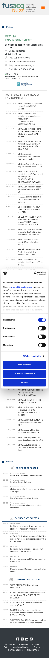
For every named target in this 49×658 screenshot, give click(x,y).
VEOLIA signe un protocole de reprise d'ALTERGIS (29, 401)
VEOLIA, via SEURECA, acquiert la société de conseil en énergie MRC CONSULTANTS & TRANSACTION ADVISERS (30, 177)
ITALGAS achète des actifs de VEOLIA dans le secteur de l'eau (29, 199)
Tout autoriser (24, 365)
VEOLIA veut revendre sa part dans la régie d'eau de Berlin (29, 448)
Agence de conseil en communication (26, 475)
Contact (36, 644)
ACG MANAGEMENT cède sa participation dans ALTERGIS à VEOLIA (30, 392)
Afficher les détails (32, 356)
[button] (7, 27)
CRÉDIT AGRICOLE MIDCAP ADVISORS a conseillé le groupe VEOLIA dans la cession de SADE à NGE (30, 221)
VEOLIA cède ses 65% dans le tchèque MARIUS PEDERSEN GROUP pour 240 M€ (30, 411)
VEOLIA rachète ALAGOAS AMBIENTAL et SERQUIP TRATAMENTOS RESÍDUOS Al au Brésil (30, 145)
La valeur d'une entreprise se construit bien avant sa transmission (26, 550)
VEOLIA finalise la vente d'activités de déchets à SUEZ (28, 242)
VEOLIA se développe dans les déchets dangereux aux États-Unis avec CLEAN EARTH (29, 133)
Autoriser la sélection (24, 373)
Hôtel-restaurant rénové (20, 482)
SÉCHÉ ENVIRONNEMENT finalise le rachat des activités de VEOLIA (29, 252)
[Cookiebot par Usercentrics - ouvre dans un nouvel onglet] (34, 273)
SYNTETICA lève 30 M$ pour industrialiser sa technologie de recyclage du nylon (28, 621)
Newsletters (33, 650)
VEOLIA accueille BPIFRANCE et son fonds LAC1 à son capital (29, 157)
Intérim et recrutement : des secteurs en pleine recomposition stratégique (27, 527)
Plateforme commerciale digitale (24, 498)
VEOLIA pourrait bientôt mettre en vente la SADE (28, 431)
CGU (6, 647)
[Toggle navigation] (43, 7)
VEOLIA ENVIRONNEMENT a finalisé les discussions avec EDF (30, 423)
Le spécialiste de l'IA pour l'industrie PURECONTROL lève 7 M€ (29, 210)
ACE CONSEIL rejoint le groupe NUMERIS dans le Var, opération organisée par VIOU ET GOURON (28, 539)
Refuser (24, 382)
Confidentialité (15, 650)
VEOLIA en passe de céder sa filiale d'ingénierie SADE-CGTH (29, 189)
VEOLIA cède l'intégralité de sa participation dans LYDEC (30, 165)
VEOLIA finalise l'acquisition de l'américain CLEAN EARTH (30, 106)
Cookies (37, 647)
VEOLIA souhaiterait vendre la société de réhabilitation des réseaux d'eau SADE (30, 232)
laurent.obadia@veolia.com (22, 61)
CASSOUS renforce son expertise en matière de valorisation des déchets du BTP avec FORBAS (26, 613)
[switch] (42, 328)
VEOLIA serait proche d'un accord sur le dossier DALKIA (30, 439)
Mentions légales (21, 647)
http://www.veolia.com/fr (21, 65)
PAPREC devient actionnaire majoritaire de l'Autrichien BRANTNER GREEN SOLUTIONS (27, 595)
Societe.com (21, 77)
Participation (33, 77)
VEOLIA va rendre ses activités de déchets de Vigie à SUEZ (30, 262)
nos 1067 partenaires (21, 287)
